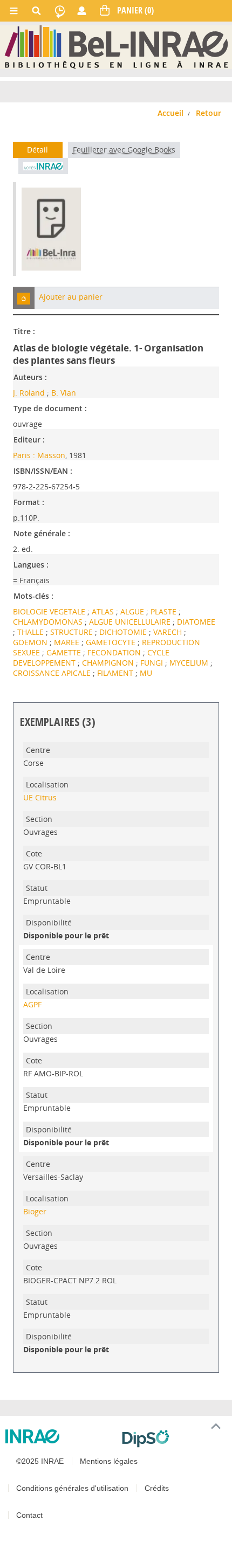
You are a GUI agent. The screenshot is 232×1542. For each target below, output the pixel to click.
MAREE (67, 642)
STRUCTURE (72, 632)
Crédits (157, 1488)
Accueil (170, 113)
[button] (24, 298)
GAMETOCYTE (112, 642)
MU (146, 673)
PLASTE (165, 611)
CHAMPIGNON (109, 663)
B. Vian (63, 393)
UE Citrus (40, 797)
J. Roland (29, 393)
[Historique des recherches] (60, 11)
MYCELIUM (189, 663)
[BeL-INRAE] (116, 47)
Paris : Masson (39, 455)
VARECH (168, 632)
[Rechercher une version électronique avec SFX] (43, 166)
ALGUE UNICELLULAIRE (131, 622)
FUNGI (152, 663)
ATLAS (104, 611)
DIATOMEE (196, 622)
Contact (29, 1515)
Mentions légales (109, 1461)
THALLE (31, 632)
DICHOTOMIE (124, 632)
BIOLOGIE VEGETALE (50, 611)
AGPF (32, 1004)
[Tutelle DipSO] (173, 1438)
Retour (208, 113)
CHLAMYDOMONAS (49, 622)
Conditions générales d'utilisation (72, 1488)
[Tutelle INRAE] (59, 1436)
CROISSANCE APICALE (53, 673)
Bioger (34, 1211)
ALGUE (133, 611)
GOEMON (31, 642)
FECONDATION (115, 652)
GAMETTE (64, 652)
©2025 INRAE (40, 1461)
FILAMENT (116, 673)
